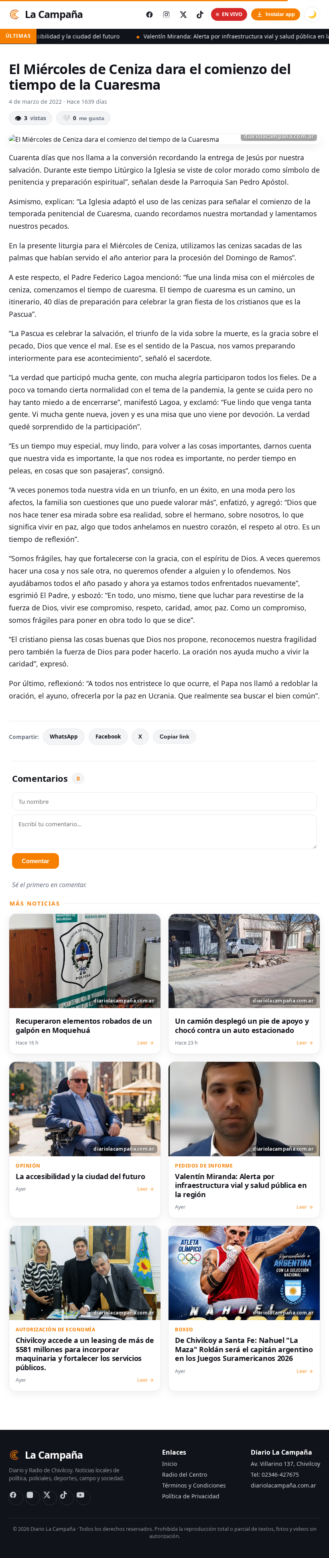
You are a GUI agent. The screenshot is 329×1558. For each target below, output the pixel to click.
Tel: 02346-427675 (275, 1474)
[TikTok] (66, 1498)
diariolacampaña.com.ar (283, 1485)
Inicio (169, 1463)
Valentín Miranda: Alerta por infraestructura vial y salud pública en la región (208, 36)
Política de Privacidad (190, 1496)
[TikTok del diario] (200, 14)
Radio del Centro (184, 1474)
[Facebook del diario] (149, 14)
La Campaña (54, 14)
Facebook (108, 736)
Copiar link (174, 737)
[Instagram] (33, 1498)
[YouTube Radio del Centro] (83, 1498)
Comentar (35, 861)
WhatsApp (64, 736)
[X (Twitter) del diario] (183, 14)
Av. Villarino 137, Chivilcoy (285, 1463)
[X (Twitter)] (50, 1498)
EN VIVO (232, 14)
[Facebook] (16, 1498)
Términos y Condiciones (194, 1485)
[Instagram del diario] (166, 14)
